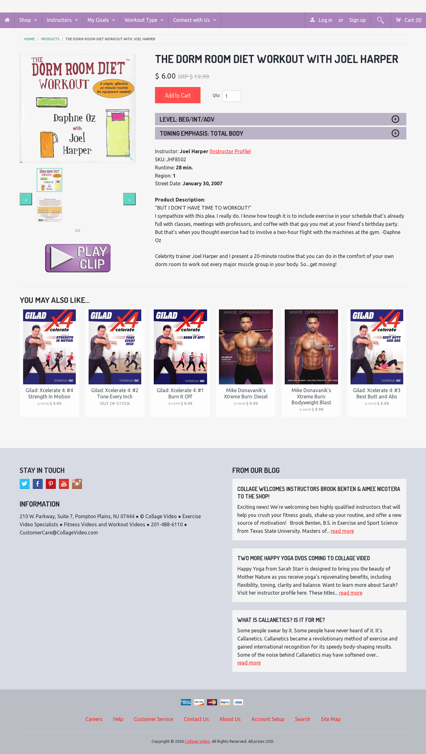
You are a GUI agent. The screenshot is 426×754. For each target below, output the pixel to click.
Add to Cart (178, 95)
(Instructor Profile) (230, 151)
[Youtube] (64, 484)
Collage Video (197, 741)
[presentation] (26, 199)
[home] (7, 20)
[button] (77, 230)
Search (302, 719)
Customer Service (153, 719)
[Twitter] (25, 484)
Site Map (331, 719)
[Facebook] (38, 484)
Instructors (59, 20)
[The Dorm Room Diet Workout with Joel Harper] (78, 108)
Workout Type (141, 20)
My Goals (98, 20)
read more (342, 531)
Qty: (216, 95)
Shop (25, 20)
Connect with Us (191, 20)
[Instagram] (77, 484)
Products (50, 39)
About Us (230, 719)
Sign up (357, 20)
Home (29, 39)
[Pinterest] (51, 484)
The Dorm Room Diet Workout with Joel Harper (110, 39)
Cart (412, 20)
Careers (94, 719)
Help (118, 719)
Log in (324, 20)
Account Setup (267, 719)
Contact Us (196, 719)
